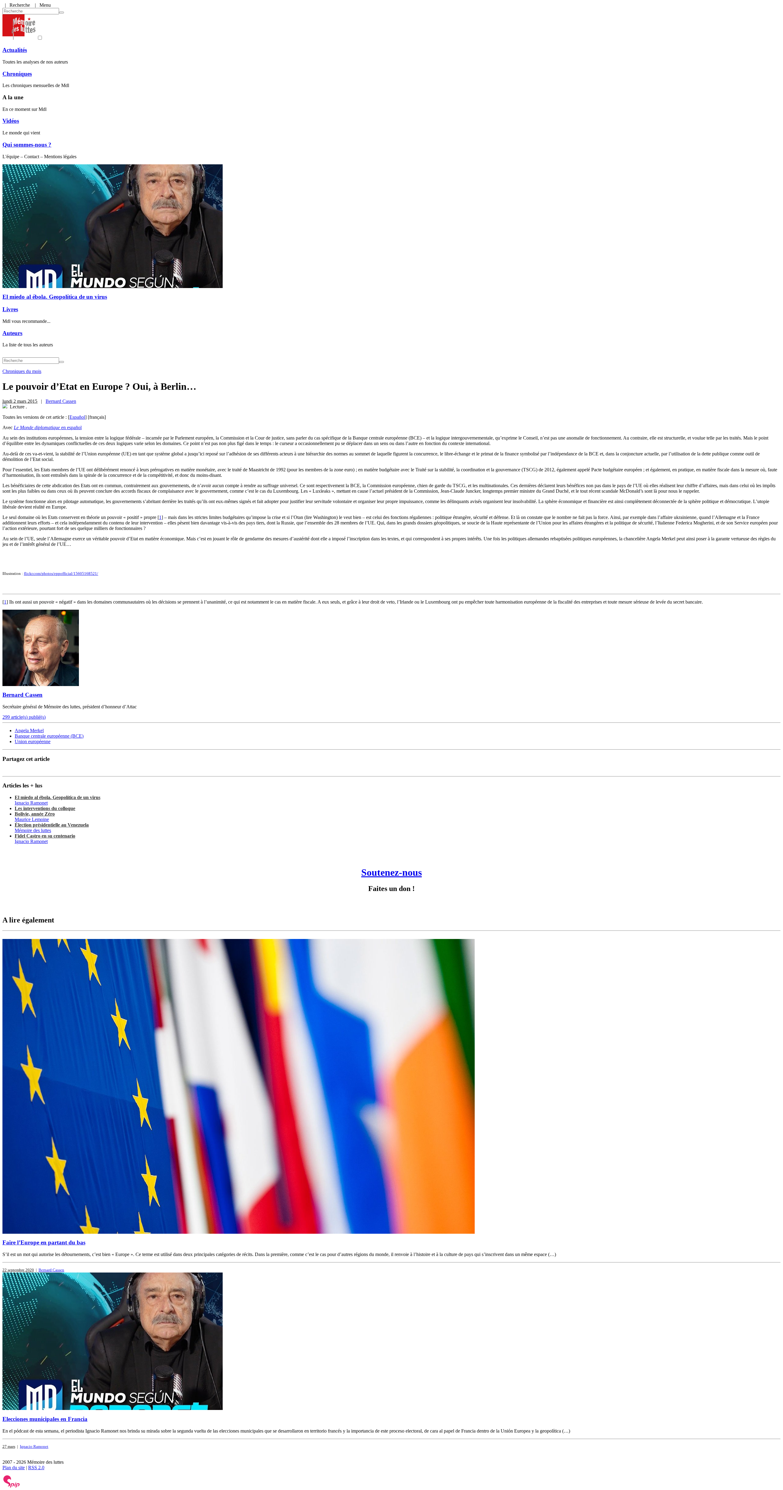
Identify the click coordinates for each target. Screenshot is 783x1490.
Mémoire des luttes (33, 830)
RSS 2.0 (36, 1467)
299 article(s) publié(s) (24, 717)
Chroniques (17, 74)
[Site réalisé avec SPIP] (11, 1486)
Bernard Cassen (61, 401)
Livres (10, 309)
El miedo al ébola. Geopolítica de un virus (54, 297)
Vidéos (10, 121)
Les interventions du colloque (45, 808)
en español (48, 427)
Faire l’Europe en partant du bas (43, 1242)
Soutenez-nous (391, 872)
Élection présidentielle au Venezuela (52, 824)
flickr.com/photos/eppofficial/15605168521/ (61, 573)
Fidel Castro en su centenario (45, 835)
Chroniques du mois (21, 371)
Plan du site (13, 1467)
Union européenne (32, 741)
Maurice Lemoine (32, 819)
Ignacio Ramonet (31, 802)
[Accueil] (18, 38)
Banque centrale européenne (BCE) (49, 736)
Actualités (14, 50)
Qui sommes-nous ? (26, 144)
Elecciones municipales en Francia (44, 1419)
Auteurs (12, 333)
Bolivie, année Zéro (35, 813)
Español (77, 417)
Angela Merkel (29, 730)
